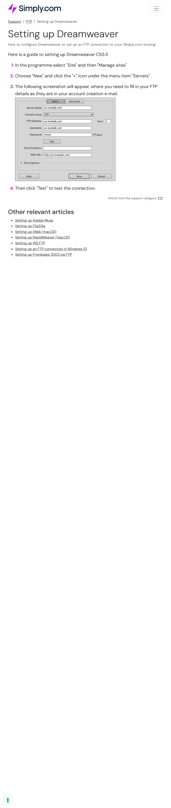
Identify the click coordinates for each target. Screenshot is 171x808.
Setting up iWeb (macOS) (35, 231)
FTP (29, 21)
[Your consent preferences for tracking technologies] (8, 800)
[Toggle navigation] (156, 8)
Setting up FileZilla (30, 226)
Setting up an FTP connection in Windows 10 (51, 249)
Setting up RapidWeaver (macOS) (42, 237)
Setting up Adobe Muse (34, 220)
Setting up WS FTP (30, 243)
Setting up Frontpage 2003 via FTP (43, 254)
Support (14, 21)
